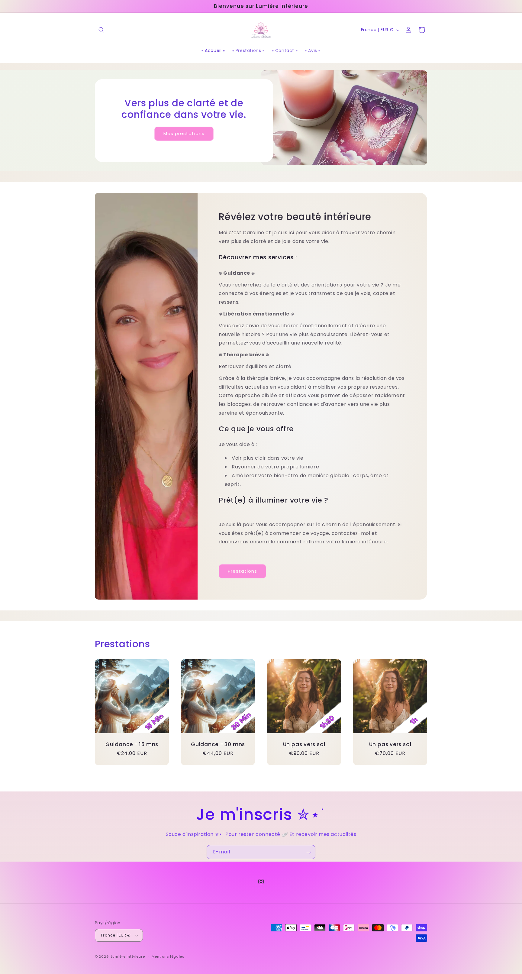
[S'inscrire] (308, 852)
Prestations (242, 571)
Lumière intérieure (128, 956)
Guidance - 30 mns (218, 744)
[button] (101, 30)
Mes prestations (184, 134)
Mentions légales (168, 956)
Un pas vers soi (304, 744)
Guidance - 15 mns (131, 744)
